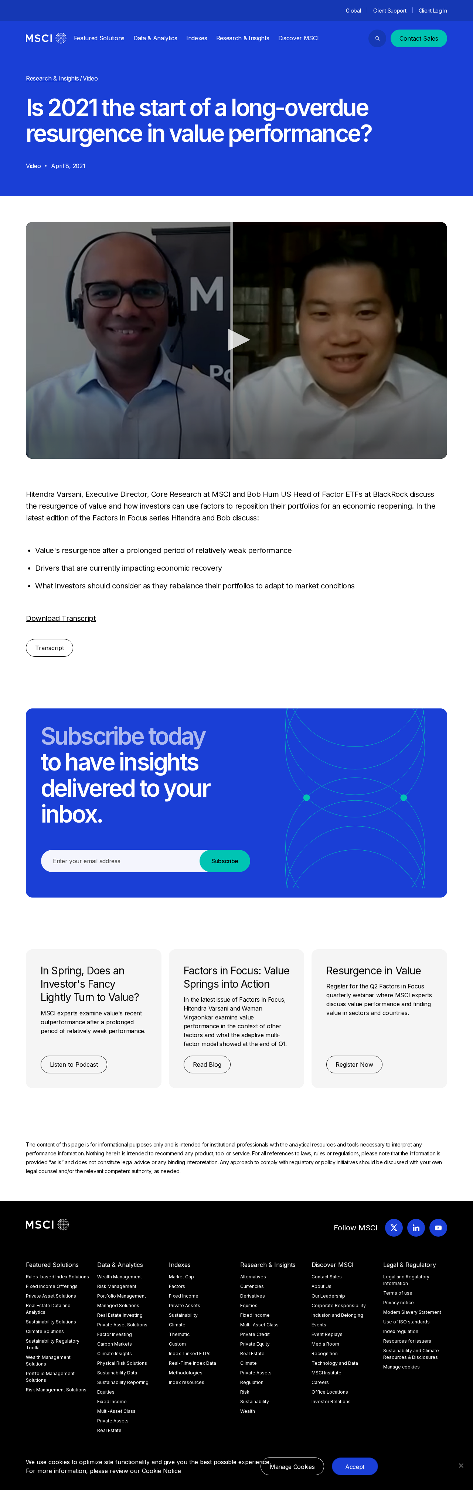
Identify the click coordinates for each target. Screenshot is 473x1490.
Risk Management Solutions (56, 1389)
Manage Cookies (292, 1466)
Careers (320, 1382)
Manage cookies (401, 1367)
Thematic (179, 1334)
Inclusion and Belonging (337, 1315)
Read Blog (207, 1064)
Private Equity (255, 1344)
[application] (236, 340)
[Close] (461, 1465)
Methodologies (186, 1372)
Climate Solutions (45, 1331)
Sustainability (183, 1315)
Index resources (186, 1382)
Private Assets (113, 1421)
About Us (321, 1286)
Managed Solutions (118, 1305)
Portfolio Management (121, 1296)
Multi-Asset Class (116, 1411)
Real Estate (109, 1430)
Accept (354, 1466)
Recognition (325, 1353)
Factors (177, 1286)
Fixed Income (112, 1401)
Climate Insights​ (114, 1353)
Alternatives (253, 1276)
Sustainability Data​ (117, 1372)
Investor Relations (331, 1401)
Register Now (354, 1064)
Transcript (49, 648)
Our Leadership (328, 1296)
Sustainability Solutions (51, 1322)
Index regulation (400, 1331)
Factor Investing (114, 1334)
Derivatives (252, 1296)
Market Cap (181, 1276)
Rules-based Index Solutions (57, 1276)
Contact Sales (418, 38)
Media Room (325, 1344)
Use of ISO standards (406, 1322)
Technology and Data (335, 1363)
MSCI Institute (326, 1372)
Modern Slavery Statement (412, 1312)
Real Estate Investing (120, 1315)
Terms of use (397, 1293)
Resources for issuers (407, 1341)
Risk (244, 1392)
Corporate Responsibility (339, 1305)
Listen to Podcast (74, 1064)
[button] (236, 340)
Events (319, 1324)
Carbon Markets (114, 1344)
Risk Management (116, 1286)
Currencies (252, 1286)
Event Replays (327, 1334)
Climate (177, 1324)
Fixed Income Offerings (52, 1286)
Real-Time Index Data (192, 1363)
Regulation (251, 1382)
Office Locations (330, 1392)
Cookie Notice (161, 1470)
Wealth (247, 1411)
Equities (106, 1392)
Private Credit (255, 1334)
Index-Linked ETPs (190, 1353)
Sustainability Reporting (123, 1382)
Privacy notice (398, 1302)
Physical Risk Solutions (122, 1363)
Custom (177, 1344)
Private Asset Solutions (51, 1296)
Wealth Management (119, 1276)
